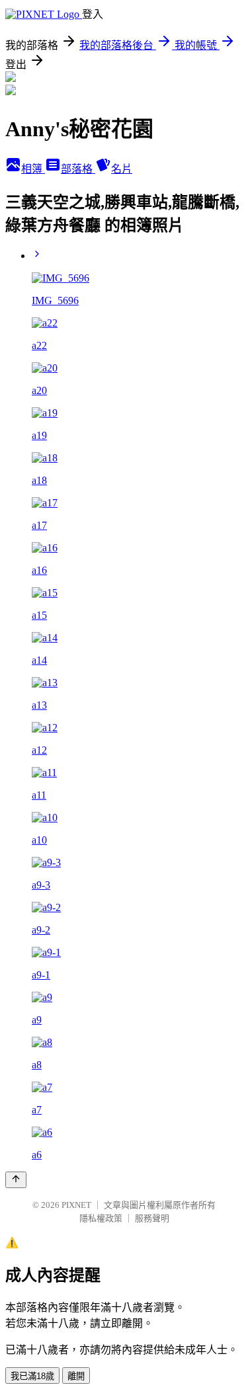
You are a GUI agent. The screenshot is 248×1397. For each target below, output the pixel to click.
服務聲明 (152, 1218)
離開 (76, 1376)
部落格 (78, 169)
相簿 (33, 169)
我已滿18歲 (32, 1376)
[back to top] (15, 1180)
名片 (121, 169)
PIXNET (76, 1205)
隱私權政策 (100, 1218)
